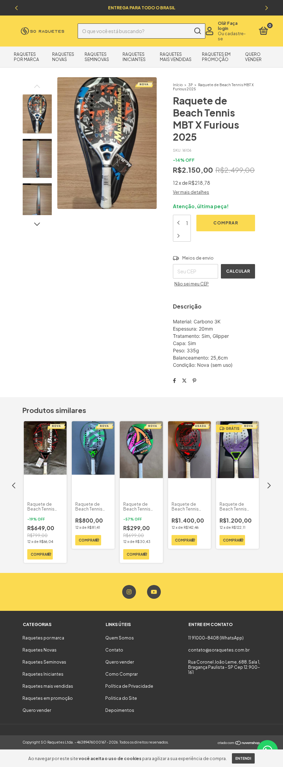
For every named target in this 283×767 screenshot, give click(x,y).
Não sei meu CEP (191, 283)
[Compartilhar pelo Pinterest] (194, 380)
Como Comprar (121, 674)
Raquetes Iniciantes (134, 57)
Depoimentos (119, 710)
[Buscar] (197, 31)
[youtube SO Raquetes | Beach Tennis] (154, 592)
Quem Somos (119, 637)
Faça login (227, 26)
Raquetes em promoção (216, 57)
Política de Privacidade (129, 686)
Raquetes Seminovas (97, 57)
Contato (114, 650)
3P (190, 85)
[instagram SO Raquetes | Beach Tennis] (129, 592)
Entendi (243, 758)
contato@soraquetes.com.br (219, 650)
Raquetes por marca (26, 57)
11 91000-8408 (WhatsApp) (216, 637)
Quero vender (253, 57)
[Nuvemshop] (239, 743)
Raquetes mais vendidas (176, 57)
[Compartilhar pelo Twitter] (184, 380)
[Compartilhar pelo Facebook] (174, 380)
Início (178, 85)
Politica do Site (121, 698)
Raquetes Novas (63, 57)
